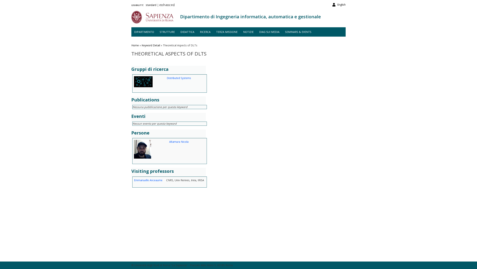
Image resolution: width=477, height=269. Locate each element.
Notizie (248, 32)
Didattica (187, 32)
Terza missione (227, 32)
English (341, 4)
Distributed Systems (179, 78)
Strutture (167, 32)
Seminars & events (298, 32)
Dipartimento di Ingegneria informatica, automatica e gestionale (250, 16)
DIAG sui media (269, 32)
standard (151, 5)
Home (135, 45)
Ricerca (205, 32)
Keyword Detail (151, 45)
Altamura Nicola (179, 141)
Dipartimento (144, 32)
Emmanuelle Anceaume (148, 180)
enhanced (167, 5)
